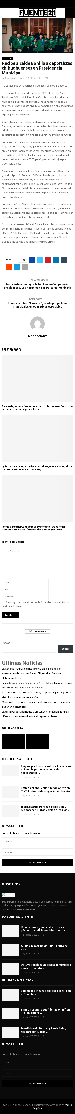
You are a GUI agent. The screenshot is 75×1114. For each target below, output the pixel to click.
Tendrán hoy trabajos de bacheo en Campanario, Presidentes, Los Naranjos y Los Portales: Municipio (37, 286)
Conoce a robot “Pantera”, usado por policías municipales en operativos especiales (37, 305)
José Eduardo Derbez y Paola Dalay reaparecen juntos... (43, 1030)
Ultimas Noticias (17, 980)
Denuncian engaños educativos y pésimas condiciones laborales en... (44, 928)
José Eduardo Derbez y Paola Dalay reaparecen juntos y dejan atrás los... (45, 808)
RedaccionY (10, 78)
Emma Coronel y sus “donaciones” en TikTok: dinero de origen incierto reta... (46, 789)
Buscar (6, 642)
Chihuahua (7, 58)
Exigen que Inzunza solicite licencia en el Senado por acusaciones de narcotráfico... (46, 769)
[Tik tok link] (41, 4)
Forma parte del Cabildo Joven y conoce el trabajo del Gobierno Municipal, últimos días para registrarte (33, 528)
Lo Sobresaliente (17, 759)
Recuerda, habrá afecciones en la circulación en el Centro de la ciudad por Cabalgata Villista (37, 408)
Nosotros (11, 884)
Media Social (13, 728)
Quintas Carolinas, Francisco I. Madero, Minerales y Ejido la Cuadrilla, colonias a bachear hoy (37, 468)
